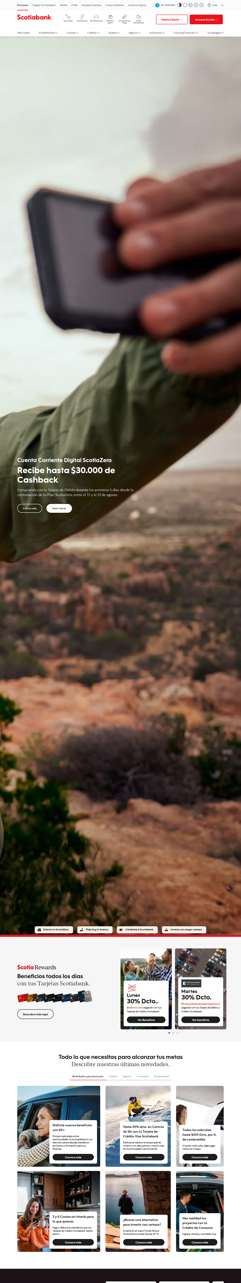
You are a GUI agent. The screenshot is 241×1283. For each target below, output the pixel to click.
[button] (169, 1033)
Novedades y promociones (88, 1076)
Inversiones (155, 32)
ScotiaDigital (214, 32)
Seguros (133, 32)
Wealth (63, 5)
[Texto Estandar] (202, 5)
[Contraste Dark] (180, 5)
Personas (22, 5)
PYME (74, 5)
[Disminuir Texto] (197, 5)
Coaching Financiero (184, 32)
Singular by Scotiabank (44, 5)
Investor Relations (115, 5)
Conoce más (30, 508)
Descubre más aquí (35, 1014)
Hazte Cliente (59, 508)
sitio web (137, 1008)
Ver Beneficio (146, 1020)
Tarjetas (112, 32)
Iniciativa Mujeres (137, 5)
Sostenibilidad (161, 1076)
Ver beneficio (200, 1020)
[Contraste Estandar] (185, 5)
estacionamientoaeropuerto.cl (202, 1004)
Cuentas (71, 32)
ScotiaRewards (47, 32)
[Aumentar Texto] (191, 5)
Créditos (91, 32)
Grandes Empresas (91, 5)
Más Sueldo (23, 32)
